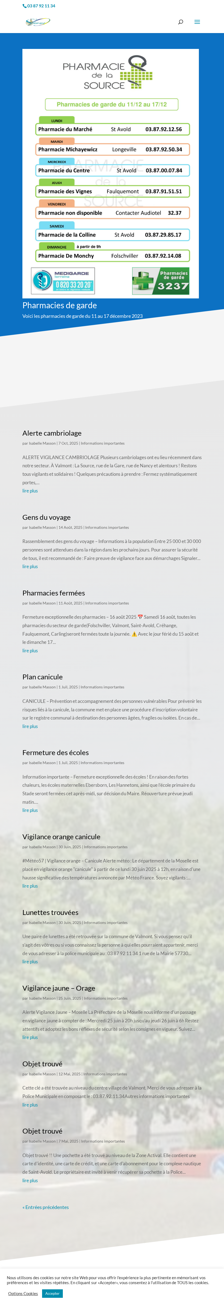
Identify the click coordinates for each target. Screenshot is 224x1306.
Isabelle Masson (42, 443)
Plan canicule (42, 676)
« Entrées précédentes (45, 1207)
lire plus (30, 491)
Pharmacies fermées (53, 592)
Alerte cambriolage (52, 433)
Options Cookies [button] (23, 1293)
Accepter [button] (52, 1293)
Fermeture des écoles (55, 752)
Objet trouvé (42, 1063)
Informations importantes (103, 443)
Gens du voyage (46, 517)
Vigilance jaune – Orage (58, 988)
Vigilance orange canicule (61, 836)
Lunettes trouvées (50, 912)
